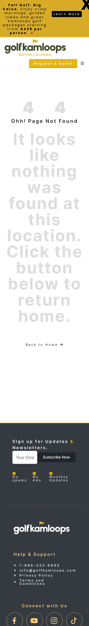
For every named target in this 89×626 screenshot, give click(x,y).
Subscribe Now (56, 457)
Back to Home (46, 345)
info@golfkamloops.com (47, 570)
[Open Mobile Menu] (82, 63)
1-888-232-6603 (39, 565)
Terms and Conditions (32, 582)
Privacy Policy (36, 575)
